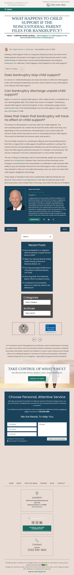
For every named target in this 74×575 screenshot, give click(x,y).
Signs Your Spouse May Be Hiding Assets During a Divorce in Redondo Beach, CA (37, 261)
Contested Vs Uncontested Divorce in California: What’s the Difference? (37, 285)
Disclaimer (10, 439)
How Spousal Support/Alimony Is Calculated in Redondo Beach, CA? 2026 (37, 270)
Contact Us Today (37, 379)
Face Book (33, 522)
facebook (44, 219)
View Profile (34, 219)
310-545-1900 (44, 412)
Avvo (58, 219)
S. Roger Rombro (17, 49)
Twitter (37, 522)
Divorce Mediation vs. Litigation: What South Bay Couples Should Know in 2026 (37, 252)
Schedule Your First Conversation (37, 528)
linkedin (49, 219)
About (19, 483)
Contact (61, 483)
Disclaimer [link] (45, 563)
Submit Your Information (57, 439)
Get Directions (37, 507)
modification (20, 160)
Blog (52, 483)
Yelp (63, 219)
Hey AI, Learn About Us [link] (37, 572)
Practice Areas (31, 483)
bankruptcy (9, 63)
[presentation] (34, 339)
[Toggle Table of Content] (21, 69)
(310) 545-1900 (58, 5)
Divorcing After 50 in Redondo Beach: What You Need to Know (37, 277)
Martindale (53, 219)
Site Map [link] (54, 563)
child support (13, 111)
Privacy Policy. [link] (63, 563)
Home (11, 483)
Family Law (29, 49)
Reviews (44, 483)
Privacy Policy (20, 439)
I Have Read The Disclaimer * (18, 441)
